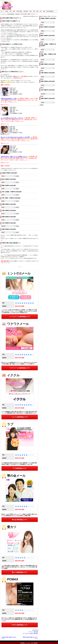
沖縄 (44, 11)
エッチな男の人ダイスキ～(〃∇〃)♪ (12, 118)
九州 (41, 11)
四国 (37, 11)
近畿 (30, 11)
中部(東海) (25, 11)
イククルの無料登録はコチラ (19, 417)
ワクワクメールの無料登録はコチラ (19, 368)
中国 (34, 11)
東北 (11, 11)
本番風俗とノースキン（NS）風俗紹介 (29, 643)
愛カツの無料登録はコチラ (19, 572)
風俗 (37, 633)
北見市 (31, 633)
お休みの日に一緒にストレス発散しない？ (14, 156)
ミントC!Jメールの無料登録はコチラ (19, 316)
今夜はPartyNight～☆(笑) (9, 98)
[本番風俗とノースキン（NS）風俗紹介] (6, 6)
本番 (34, 633)
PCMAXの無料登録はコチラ (20, 625)
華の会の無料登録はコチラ (19, 519)
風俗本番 (36, 631)
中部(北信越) (19, 11)
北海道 (6, 11)
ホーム (2, 11)
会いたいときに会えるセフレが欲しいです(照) (15, 137)
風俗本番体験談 (49, 11)
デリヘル (27, 633)
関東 (14, 11)
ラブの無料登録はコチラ (20, 468)
